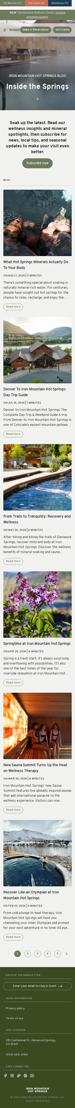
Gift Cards (62, 30)
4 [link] (47, 953)
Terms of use (14, 1018)
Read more (13, 307)
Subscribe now (37, 163)
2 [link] (28, 953)
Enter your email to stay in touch (34, 986)
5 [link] (57, 953)
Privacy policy (15, 1008)
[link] (8, 953)
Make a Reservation (35, 30)
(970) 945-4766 (17, 1055)
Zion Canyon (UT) (36, 3)
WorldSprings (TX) (59, 3)
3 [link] (37, 953)
